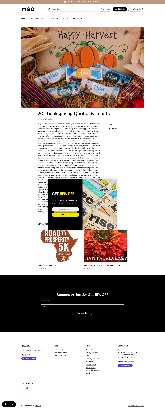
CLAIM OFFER (65, 215)
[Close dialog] (114, 181)
